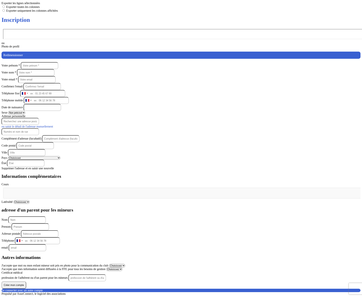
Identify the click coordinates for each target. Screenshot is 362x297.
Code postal (9, 145)
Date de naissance (13, 107)
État (4, 163)
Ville (5, 152)
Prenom (7, 226)
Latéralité (7, 201)
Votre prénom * (11, 65)
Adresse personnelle (13, 116)
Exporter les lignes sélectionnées (21, 3)
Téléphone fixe (11, 93)
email (5, 247)
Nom (5, 219)
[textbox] (22, 191)
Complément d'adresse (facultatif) (22, 138)
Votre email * (10, 79)
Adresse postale (11, 233)
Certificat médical (12, 272)
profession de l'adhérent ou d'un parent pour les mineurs (35, 277)
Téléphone (8, 240)
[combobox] (24, 93)
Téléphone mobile (13, 100)
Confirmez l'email (12, 86)
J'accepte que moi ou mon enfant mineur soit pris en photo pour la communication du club (55, 265)
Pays (5, 157)
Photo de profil (10, 46)
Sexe (5, 112)
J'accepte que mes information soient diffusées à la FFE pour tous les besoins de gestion (54, 269)
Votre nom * (9, 72)
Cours (5, 184)
